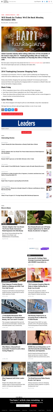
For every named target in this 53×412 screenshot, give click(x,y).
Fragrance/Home (4, 171)
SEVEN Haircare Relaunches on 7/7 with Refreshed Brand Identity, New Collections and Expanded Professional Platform (39, 349)
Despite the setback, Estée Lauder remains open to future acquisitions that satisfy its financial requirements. (13, 384)
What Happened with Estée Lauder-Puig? (13, 379)
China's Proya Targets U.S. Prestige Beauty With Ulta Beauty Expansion (20, 195)
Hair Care (3, 149)
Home (2, 14)
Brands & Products (10, 14)
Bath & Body (3, 179)
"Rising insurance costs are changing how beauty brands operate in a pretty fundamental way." (38, 384)
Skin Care (3, 193)
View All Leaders (26, 132)
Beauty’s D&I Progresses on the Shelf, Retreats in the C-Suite (17, 159)
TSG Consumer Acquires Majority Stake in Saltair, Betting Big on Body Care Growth (39, 286)
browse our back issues (36, 62)
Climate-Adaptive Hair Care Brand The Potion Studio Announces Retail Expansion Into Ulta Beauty (22, 152)
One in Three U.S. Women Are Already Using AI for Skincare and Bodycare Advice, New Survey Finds (23, 189)
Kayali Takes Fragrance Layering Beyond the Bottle (14, 181)
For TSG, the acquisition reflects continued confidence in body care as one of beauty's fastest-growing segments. (38, 292)
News (18, 14)
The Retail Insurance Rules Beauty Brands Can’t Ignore (39, 379)
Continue (34, 405)
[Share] (6, 109)
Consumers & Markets (5, 157)
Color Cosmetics (4, 164)
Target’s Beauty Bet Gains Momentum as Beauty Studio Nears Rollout (19, 144)
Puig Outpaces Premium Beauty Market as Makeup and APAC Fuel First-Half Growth (13, 286)
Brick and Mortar (4, 142)
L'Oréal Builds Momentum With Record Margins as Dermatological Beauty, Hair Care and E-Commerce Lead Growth (13, 317)
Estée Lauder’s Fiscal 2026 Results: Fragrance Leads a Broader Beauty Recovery (22, 166)
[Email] (2, 109)
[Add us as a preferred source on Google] (16, 109)
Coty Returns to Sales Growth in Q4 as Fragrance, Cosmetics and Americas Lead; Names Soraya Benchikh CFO (22, 174)
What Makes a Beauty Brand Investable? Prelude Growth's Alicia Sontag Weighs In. (13, 349)
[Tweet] (12, 109)
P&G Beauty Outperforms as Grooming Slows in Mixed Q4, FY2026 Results (37, 317)
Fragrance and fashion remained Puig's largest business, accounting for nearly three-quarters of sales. (13, 292)
